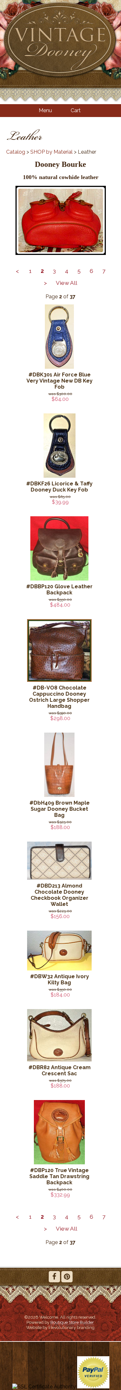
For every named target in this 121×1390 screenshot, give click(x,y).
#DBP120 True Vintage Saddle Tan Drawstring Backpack (59, 1176)
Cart (76, 110)
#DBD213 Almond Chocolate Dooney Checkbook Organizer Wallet (59, 895)
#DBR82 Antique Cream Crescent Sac (59, 1070)
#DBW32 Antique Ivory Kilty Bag (59, 979)
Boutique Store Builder (72, 1322)
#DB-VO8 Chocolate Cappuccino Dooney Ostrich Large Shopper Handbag (59, 697)
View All (66, 282)
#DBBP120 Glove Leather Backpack (59, 589)
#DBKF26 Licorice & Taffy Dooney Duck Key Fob (59, 487)
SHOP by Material (51, 152)
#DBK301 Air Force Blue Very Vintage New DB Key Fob (59, 381)
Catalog (15, 152)
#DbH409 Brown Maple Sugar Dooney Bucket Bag (59, 809)
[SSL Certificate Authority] (44, 1387)
